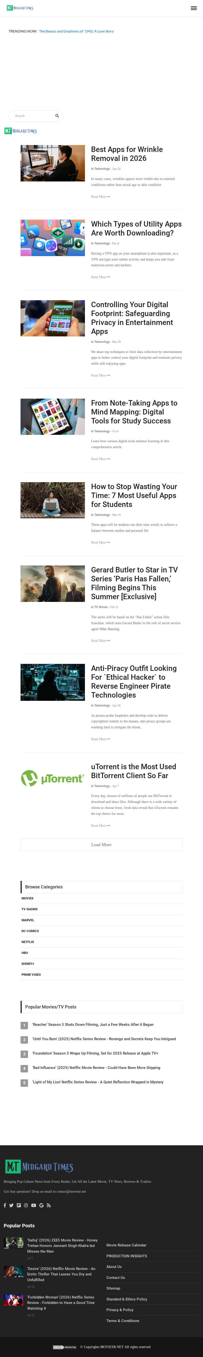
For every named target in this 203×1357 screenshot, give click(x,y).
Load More (101, 850)
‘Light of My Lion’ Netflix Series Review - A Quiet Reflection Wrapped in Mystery (97, 1088)
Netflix (28, 948)
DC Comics (30, 937)
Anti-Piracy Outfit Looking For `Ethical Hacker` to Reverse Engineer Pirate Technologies (134, 687)
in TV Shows (99, 613)
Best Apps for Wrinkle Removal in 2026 (127, 160)
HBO (25, 959)
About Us (114, 1272)
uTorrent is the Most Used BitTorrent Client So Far (133, 777)
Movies (27, 904)
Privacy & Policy (119, 1316)
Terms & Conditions (122, 1326)
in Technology (100, 175)
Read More (98, 202)
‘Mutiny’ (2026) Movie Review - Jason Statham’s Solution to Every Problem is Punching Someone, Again (87, 31)
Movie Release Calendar (126, 1251)
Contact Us (115, 1283)
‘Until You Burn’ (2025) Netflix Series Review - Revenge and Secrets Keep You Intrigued (104, 1045)
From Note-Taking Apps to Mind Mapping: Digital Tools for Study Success (134, 418)
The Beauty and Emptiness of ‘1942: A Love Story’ (46, 37)
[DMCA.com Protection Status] (64, 1353)
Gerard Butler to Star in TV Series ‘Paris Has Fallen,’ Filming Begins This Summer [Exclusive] (134, 589)
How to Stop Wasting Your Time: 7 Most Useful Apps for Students (134, 501)
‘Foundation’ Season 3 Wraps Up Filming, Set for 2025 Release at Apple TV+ (95, 1059)
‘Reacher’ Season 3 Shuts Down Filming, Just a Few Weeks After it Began (92, 1030)
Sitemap (113, 1294)
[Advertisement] (101, 79)
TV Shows (30, 915)
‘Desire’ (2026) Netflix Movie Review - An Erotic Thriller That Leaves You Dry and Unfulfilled (61, 1280)
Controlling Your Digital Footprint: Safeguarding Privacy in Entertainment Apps (132, 324)
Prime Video (31, 980)
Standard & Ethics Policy (126, 1305)
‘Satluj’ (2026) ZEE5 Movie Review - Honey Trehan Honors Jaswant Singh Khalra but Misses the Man (62, 1251)
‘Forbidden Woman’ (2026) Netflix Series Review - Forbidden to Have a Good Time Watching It (61, 1308)
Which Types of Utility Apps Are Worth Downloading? (136, 234)
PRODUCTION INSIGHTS (126, 1262)
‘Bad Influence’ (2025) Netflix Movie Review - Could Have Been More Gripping (96, 1073)
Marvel (28, 926)
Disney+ (28, 969)
